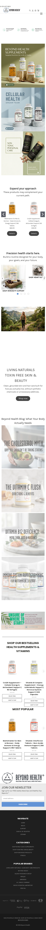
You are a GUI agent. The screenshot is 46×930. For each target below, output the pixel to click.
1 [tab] (18, 294)
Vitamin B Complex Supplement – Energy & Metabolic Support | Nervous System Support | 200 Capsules (34, 689)
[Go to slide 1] (3, 214)
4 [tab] (28, 294)
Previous (2, 278)
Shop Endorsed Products (23, 852)
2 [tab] (21, 294)
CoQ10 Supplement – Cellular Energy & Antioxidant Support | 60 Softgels (12, 686)
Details (12, 233)
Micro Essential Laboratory (23, 885)
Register (27, 831)
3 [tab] (25, 294)
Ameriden (23, 879)
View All (23, 888)
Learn (23, 823)
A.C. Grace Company (23, 882)
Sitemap (23, 834)
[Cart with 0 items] (38, 10)
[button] (23, 66)
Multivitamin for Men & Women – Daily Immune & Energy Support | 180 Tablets (12, 744)
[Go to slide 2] (42, 214)
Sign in (18, 831)
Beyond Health (23, 871)
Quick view (12, 696)
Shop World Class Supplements (23, 847)
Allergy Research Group (23, 873)
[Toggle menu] (41, 13)
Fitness (23, 855)
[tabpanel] (13, 278)
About (23, 825)
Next (43, 278)
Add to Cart (12, 700)
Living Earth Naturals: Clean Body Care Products (23, 868)
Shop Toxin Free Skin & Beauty (23, 849)
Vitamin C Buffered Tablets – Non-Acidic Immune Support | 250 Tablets (34, 744)
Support (23, 828)
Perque (23, 876)
